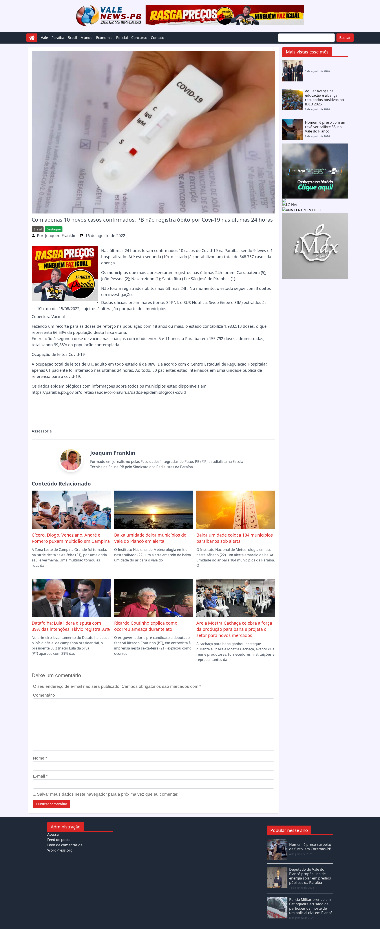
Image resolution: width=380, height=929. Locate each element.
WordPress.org (60, 850)
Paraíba (57, 37)
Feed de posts (58, 839)
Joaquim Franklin (61, 235)
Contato (157, 37)
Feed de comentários (64, 845)
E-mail (40, 776)
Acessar (53, 834)
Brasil (72, 37)
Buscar (345, 37)
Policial (122, 37)
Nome (40, 758)
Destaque (53, 229)
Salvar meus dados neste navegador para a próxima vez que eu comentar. (107, 794)
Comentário (44, 695)
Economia (104, 37)
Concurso (139, 37)
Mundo (86, 37)
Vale (44, 37)
